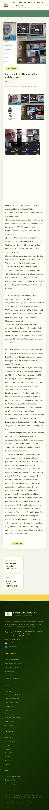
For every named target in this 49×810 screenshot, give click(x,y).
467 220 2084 (15, 639)
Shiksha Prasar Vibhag (13, 718)
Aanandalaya (9, 691)
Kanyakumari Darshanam (13, 663)
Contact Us (9, 753)
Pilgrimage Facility (11, 667)
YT (7, 802)
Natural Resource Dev (12, 714)
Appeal (7, 749)
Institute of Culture (11, 702)
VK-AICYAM (9, 725)
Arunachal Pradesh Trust (13, 695)
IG (17, 802)
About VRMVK (10, 741)
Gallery (7, 764)
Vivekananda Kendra (12, 660)
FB (12, 802)
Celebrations (11, 68)
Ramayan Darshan (11, 679)
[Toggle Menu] (4, 13)
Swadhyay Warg (11, 780)
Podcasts (8, 760)
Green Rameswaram (12, 699)
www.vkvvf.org (12, 647)
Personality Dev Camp (13, 776)
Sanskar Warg (10, 784)
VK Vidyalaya (9, 721)
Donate (7, 745)
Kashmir (8, 710)
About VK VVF (10, 738)
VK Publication (10, 671)
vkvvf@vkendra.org (14, 643)
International (9, 706)
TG (22, 802)
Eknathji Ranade (10, 675)
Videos (7, 757)
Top (29, 802)
